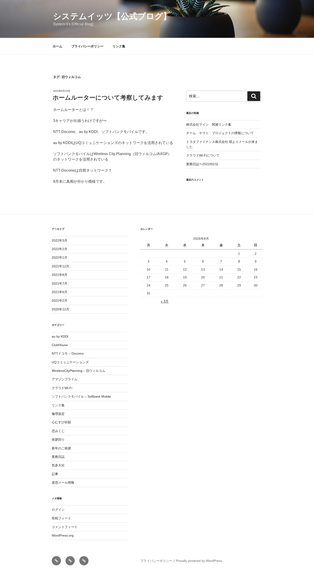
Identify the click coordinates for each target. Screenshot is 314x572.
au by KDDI (60, 336)
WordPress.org (63, 535)
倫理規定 (58, 414)
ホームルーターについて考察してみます (108, 97)
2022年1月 (59, 257)
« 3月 (164, 301)
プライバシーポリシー (87, 46)
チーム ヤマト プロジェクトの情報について (220, 133)
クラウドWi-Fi (62, 388)
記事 (55, 474)
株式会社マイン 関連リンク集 (208, 124)
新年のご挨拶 (61, 448)
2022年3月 (59, 240)
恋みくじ (58, 431)
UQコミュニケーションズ (70, 362)
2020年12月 (60, 309)
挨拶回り (58, 439)
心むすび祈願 (61, 422)
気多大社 (58, 465)
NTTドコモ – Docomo (68, 353)
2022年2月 (59, 249)
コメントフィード (64, 527)
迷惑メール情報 (63, 482)
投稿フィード (61, 518)
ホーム (57, 46)
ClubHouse (60, 345)
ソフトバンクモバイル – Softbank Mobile (81, 396)
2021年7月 (59, 283)
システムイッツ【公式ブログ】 (112, 16)
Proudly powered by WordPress (199, 561)
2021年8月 (59, 275)
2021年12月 (60, 266)
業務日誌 (58, 457)
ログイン (58, 509)
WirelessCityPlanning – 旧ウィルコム (78, 371)
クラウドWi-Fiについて (203, 155)
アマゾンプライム (64, 379)
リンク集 (118, 46)
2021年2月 (59, 300)
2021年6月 (59, 292)
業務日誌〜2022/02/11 (202, 164)
